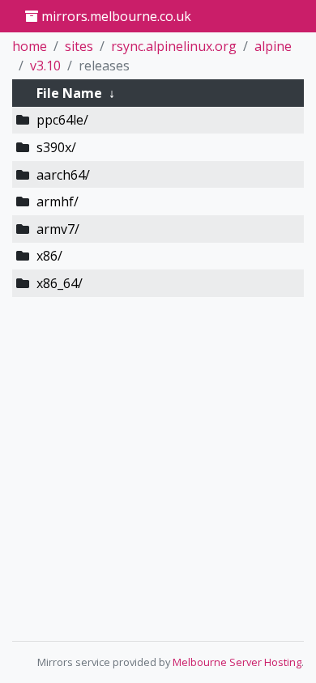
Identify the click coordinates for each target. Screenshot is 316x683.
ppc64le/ (62, 120)
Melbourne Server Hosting (237, 662)
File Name (69, 93)
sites (79, 46)
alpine (273, 46)
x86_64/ (59, 283)
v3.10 (45, 65)
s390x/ (56, 147)
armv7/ (57, 229)
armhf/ (57, 201)
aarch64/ (63, 175)
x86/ (49, 256)
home (29, 46)
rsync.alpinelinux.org (174, 46)
